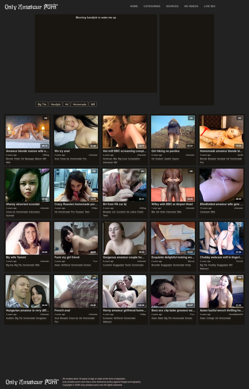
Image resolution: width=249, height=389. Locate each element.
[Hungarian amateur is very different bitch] (27, 291)
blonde (9, 158)
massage (29, 158)
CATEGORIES (152, 6)
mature (38, 158)
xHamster (93, 154)
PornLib (239, 261)
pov (85, 158)
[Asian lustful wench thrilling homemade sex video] (221, 291)
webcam (204, 268)
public (140, 211)
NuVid (240, 154)
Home (134, 6)
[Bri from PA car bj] (124, 185)
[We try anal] (76, 132)
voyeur (175, 158)
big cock (122, 158)
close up (64, 158)
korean (87, 264)
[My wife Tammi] (27, 238)
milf (93, 104)
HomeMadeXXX (236, 314)
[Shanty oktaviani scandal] (27, 185)
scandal (10, 215)
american (107, 158)
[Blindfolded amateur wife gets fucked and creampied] (221, 185)
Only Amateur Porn (30, 7)
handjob (56, 104)
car (114, 211)
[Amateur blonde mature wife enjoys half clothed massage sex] (27, 132)
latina (133, 211)
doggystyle (118, 264)
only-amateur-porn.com (31, 382)
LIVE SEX (209, 6)
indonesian (34, 211)
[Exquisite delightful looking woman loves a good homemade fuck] (173, 238)
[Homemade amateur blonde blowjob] (221, 132)
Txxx (95, 261)
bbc (115, 158)
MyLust (191, 261)
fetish (17, 158)
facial (128, 264)
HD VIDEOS (191, 6)
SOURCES (172, 6)
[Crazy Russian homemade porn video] (76, 185)
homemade (79, 104)
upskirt (167, 158)
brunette (155, 264)
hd (66, 104)
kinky (188, 264)
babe (160, 317)
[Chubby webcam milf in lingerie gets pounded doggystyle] (221, 238)
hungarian (41, 317)
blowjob (212, 158)
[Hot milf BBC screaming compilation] (124, 132)
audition (10, 317)
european (108, 317)
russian (80, 211)
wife (8, 162)
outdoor (159, 158)
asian (57, 264)
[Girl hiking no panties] (173, 132)
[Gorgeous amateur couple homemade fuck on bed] (124, 238)
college (210, 317)
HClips (95, 207)
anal (57, 158)
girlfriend (65, 264)
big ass (9, 264)
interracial (108, 162)
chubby (212, 264)
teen (87, 211)
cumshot (120, 211)
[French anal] (76, 291)
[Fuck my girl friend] (76, 238)
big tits (42, 104)
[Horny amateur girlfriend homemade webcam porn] (124, 291)
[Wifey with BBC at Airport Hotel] (173, 185)
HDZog (46, 154)
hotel (162, 211)
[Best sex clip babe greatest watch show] (173, 291)
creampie (205, 211)
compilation (134, 158)
